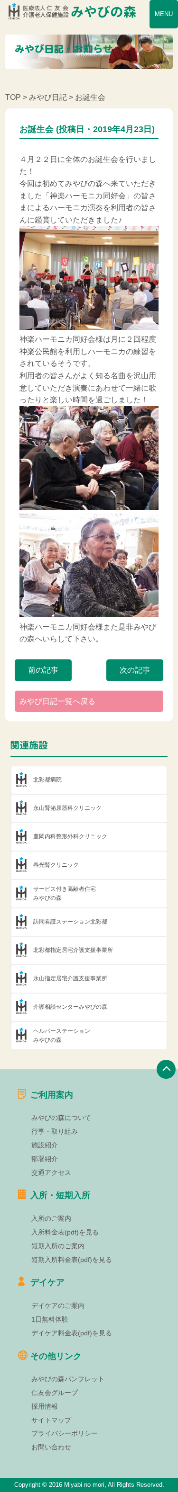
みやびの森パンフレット (67, 1379)
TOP (13, 97)
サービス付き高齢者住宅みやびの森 (64, 893)
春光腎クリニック (56, 864)
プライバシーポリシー (64, 1433)
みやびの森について (61, 1117)
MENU (164, 14)
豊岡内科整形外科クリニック (70, 836)
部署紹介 (44, 1159)
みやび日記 (48, 97)
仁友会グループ (54, 1392)
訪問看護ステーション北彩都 (70, 921)
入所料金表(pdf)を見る (65, 1232)
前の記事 (43, 670)
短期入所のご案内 (57, 1246)
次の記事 (135, 670)
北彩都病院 (47, 779)
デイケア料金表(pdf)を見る (71, 1333)
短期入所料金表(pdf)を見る (71, 1259)
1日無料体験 (49, 1319)
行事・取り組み (54, 1131)
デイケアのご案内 (57, 1305)
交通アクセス (51, 1172)
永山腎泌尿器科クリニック (67, 808)
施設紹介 (44, 1145)
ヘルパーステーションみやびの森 (61, 1035)
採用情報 (44, 1406)
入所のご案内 (51, 1218)
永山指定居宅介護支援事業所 (70, 978)
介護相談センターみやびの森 (70, 1007)
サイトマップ (51, 1420)
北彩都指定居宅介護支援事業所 (73, 950)
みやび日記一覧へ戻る (57, 701)
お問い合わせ (51, 1447)
